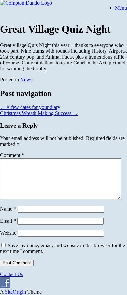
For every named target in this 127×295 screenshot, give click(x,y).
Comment (12, 155)
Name (8, 209)
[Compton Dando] (26, 3)
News (26, 79)
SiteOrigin (15, 292)
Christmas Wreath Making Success (39, 113)
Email (8, 221)
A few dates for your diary (30, 107)
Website (8, 233)
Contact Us (11, 274)
